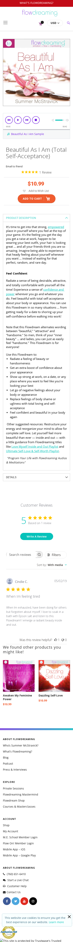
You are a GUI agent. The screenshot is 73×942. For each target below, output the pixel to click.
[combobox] (52, 565)
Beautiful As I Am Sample (27, 134)
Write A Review (37, 536)
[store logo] (40, 15)
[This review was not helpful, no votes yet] (62, 640)
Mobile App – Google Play (19, 855)
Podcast (8, 763)
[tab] (36, 218)
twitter (15, 901)
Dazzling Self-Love (51, 695)
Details (11, 477)
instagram (33, 901)
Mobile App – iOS (14, 849)
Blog (6, 757)
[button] (55, 23)
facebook (7, 901)
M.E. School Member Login (20, 837)
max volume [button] (67, 120)
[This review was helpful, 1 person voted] (55, 640)
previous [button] (9, 120)
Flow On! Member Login (18, 843)
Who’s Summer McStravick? (20, 745)
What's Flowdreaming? (17, 751)
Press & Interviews (15, 769)
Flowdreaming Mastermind (20, 794)
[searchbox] (21, 555)
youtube (24, 901)
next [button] (27, 120)
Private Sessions (13, 788)
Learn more (56, 922)
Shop (6, 825)
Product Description (21, 217)
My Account (10, 831)
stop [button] (36, 120)
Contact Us (14, 892)
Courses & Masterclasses (19, 806)
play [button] (18, 120)
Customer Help (16, 886)
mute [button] (53, 120)
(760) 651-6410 (16, 874)
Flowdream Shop (14, 800)
